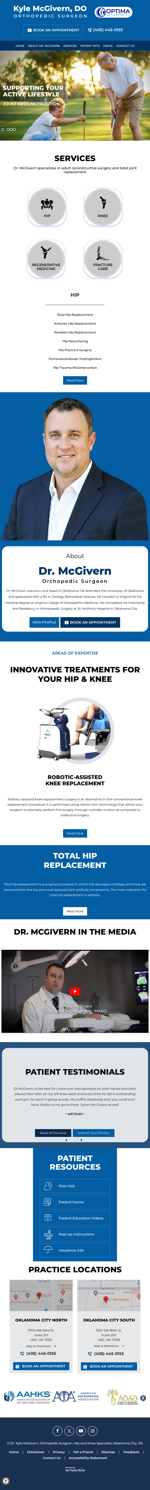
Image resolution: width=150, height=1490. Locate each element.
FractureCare (103, 267)
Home (20, 46)
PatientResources (75, 1162)
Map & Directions (38, 1346)
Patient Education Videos (81, 1218)
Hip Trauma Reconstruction (75, 368)
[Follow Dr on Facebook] (57, 1431)
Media (108, 46)
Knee (103, 216)
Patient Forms (71, 1202)
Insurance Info (71, 1250)
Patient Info (90, 46)
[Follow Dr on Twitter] (69, 1431)
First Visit (67, 1186)
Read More (75, 380)
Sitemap (108, 1452)
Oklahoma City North (41, 1320)
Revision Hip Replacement (75, 332)
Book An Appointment (56, 30)
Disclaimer (36, 1452)
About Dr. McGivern (44, 46)
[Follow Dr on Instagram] (92, 1431)
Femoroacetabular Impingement (75, 359)
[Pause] (8, 138)
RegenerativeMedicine (46, 267)
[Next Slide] (13, 138)
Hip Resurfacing (75, 341)
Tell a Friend (83, 1452)
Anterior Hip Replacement (75, 323)
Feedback (131, 1452)
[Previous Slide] (3, 138)
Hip (47, 216)
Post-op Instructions (76, 1234)
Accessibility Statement (88, 1458)
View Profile (44, 622)
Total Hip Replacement (75, 315)
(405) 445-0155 (108, 29)
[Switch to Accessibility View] (6, 1481)
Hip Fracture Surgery (75, 350)
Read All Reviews (53, 1133)
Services (70, 46)
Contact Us (125, 46)
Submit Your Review (94, 1133)
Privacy (59, 1452)
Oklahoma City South (109, 1320)
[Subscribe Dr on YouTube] (80, 1431)
